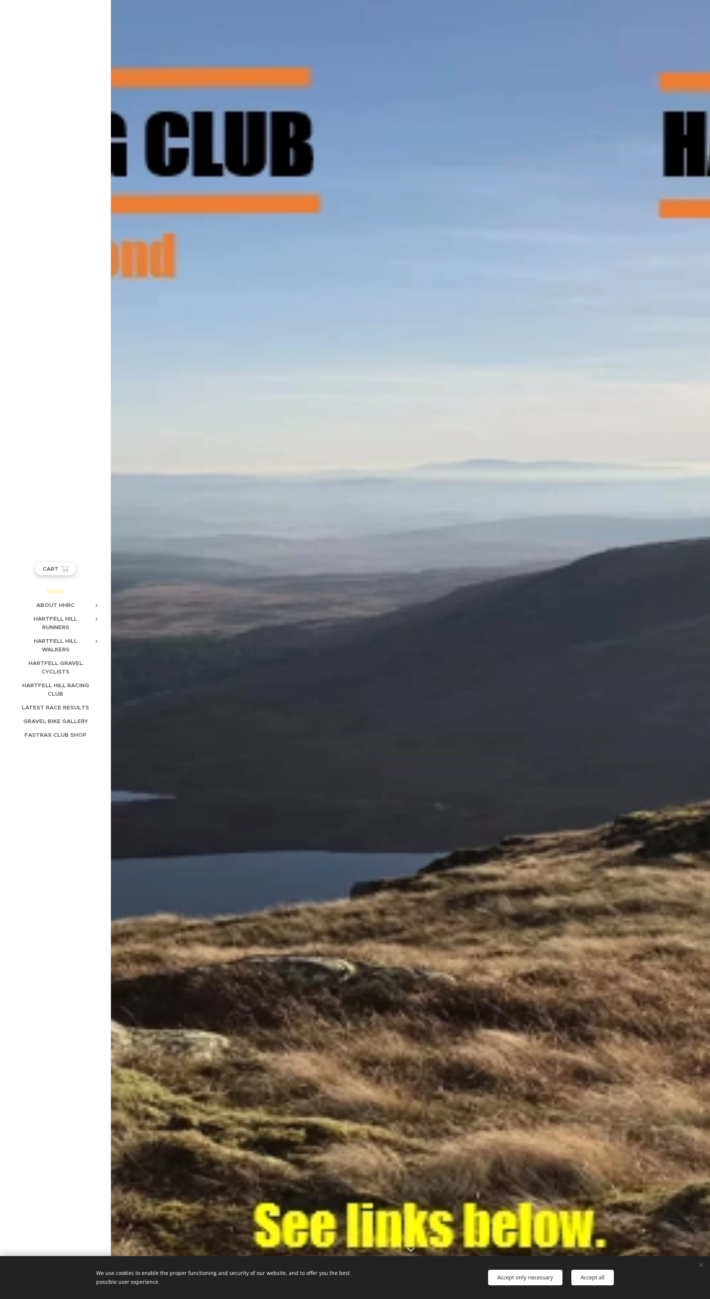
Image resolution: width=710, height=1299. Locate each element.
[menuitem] (55, 591)
